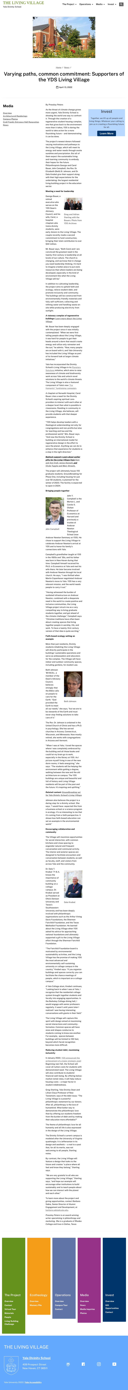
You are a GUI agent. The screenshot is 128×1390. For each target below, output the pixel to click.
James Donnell (66, 463)
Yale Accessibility (33, 1382)
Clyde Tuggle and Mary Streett (60, 466)
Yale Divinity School (12, 7)
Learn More (107, 133)
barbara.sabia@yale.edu (57, 1210)
